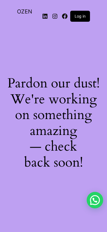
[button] (95, 200)
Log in (80, 16)
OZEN (24, 11)
